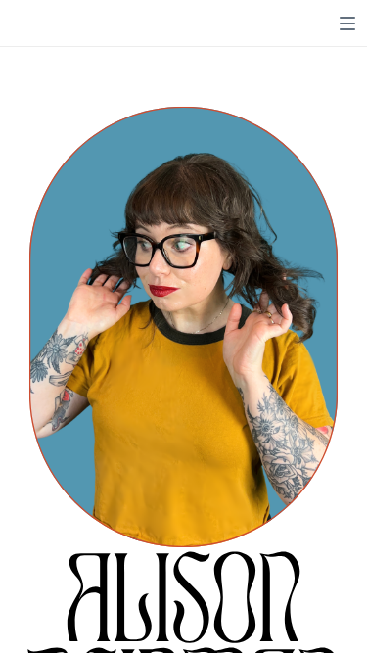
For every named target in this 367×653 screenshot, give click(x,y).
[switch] (347, 23)
